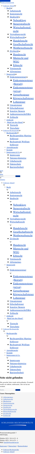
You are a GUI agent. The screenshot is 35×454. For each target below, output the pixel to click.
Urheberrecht (16, 160)
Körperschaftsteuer (23, 98)
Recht (9, 8)
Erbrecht (17, 65)
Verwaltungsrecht (18, 34)
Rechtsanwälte (12, 133)
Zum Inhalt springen (5, 1)
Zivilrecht (14, 50)
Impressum (15, 154)
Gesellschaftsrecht (23, 44)
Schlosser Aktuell (8, 6)
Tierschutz (14, 127)
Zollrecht (14, 117)
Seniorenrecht (16, 13)
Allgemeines (15, 71)
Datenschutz (15, 163)
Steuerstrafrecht (21, 23)
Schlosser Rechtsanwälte (11, 130)
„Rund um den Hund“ (15, 122)
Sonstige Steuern (17, 111)
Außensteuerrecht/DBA (20, 114)
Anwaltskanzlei (12, 147)
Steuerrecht (11, 74)
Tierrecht (14, 124)
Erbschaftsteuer (17, 107)
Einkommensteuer (18, 76)
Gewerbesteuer (21, 94)
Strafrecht (14, 16)
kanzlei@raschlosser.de (11, 442)
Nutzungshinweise (18, 157)
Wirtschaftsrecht (17, 37)
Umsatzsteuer (16, 104)
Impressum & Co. (13, 152)
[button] (17, 174)
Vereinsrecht (15, 68)
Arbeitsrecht (15, 10)
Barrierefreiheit (17, 166)
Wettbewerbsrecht (22, 47)
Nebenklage (19, 20)
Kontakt (10, 149)
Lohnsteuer (19, 101)
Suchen (18, 176)
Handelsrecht (20, 40)
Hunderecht (19, 54)
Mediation (7, 401)
